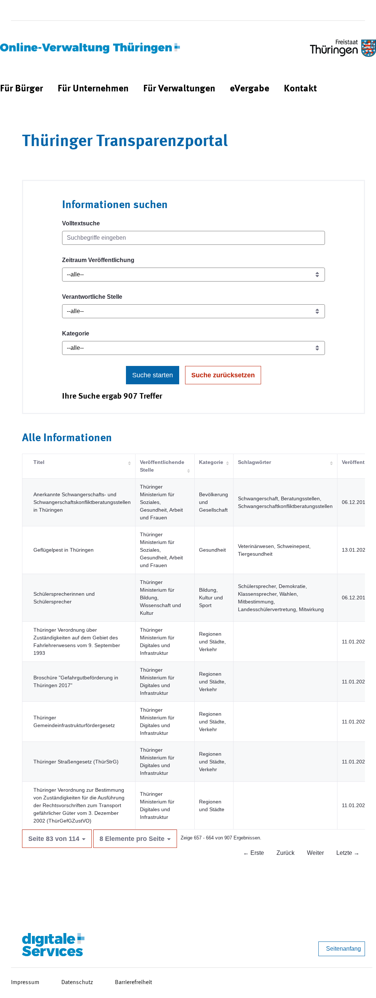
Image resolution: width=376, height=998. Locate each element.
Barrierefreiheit (133, 983)
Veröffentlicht (359, 462)
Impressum (25, 983)
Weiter (315, 853)
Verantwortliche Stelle (92, 297)
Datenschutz (77, 983)
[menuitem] (21, 89)
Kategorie (75, 333)
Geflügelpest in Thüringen (63, 550)
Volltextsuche (81, 223)
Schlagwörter (254, 462)
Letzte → (347, 853)
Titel (38, 462)
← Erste (253, 853)
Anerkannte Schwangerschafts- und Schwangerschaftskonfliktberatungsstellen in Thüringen (82, 502)
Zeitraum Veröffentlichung (98, 260)
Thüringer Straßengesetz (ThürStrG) (76, 762)
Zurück (285, 853)
